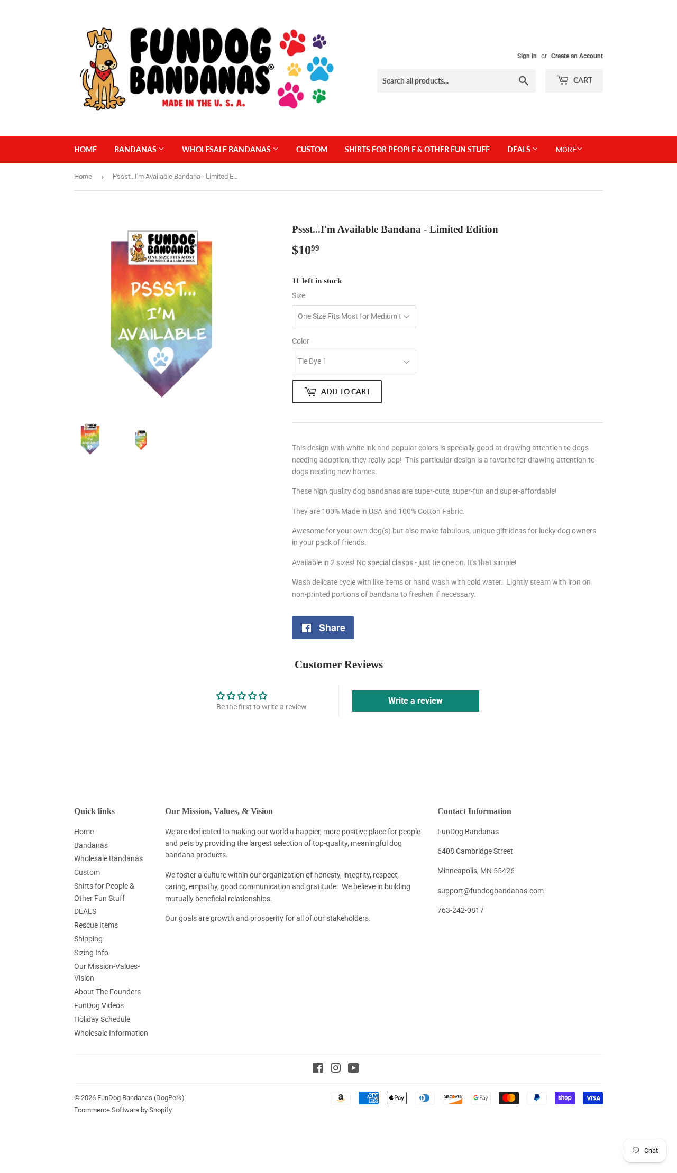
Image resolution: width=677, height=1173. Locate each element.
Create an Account (577, 56)
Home (85, 149)
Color (300, 341)
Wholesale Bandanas (227, 149)
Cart (582, 80)
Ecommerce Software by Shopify (123, 1110)
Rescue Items (96, 925)
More (566, 149)
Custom (311, 149)
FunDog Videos (99, 1005)
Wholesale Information (111, 1033)
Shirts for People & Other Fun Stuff (417, 149)
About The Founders (107, 991)
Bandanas (136, 149)
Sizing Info (91, 952)
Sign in (527, 56)
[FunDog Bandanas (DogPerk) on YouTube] (353, 1069)
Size (298, 295)
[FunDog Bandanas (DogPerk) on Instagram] (336, 1069)
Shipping (88, 939)
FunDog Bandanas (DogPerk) (141, 1098)
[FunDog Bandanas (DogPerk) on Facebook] (318, 1069)
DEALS (519, 149)
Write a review (415, 701)
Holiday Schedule (102, 1019)
